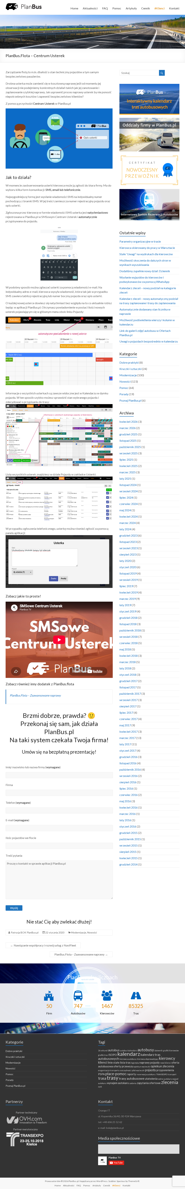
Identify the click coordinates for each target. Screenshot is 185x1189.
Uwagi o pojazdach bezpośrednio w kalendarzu (148, 341)
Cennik (145, 8)
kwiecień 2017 (128, 731)
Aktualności (90, 8)
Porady (123, 394)
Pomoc (116, 8)
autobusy (145, 1049)
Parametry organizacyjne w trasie (140, 241)
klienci (102, 1062)
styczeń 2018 (127, 674)
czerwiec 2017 (128, 719)
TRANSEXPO (161, 1074)
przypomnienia (165, 1070)
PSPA (101, 1074)
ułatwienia (151, 1078)
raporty (131, 1074)
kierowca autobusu (128, 1059)
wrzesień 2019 (128, 579)
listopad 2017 (128, 687)
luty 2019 (125, 605)
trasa (102, 1078)
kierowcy (167, 1058)
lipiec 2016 (126, 788)
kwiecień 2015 (128, 858)
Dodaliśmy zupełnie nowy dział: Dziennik (144, 271)
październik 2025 (130, 447)
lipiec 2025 (126, 459)
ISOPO (112, 1054)
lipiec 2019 (126, 586)
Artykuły (131, 8)
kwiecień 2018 (128, 655)
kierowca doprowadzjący (147, 1059)
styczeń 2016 (127, 826)
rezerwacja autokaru (146, 1074)
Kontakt (174, 8)
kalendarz (128, 1054)
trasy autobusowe (131, 1078)
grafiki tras (103, 1055)
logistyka (135, 1063)
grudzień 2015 (128, 832)
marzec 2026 (127, 428)
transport (172, 1074)
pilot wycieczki (138, 1070)
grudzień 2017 (128, 681)
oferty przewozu (123, 1066)
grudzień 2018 (128, 617)
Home (74, 8)
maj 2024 (125, 510)
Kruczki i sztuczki (130, 368)
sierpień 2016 (127, 782)
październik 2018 (130, 630)
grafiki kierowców (171, 1050)
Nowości (92, 932)
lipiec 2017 (126, 712)
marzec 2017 (127, 738)
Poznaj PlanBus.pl (130, 400)
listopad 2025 (128, 440)
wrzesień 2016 (128, 775)
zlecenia (169, 1082)
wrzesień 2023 (128, 548)
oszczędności (125, 1070)
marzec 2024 (127, 522)
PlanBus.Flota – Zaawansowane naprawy (35, 695)
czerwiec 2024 (128, 503)
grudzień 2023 (128, 535)
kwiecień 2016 (128, 807)
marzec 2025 (127, 472)
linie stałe (113, 1062)
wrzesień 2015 (128, 845)
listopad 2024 (128, 485)
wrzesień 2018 (128, 636)
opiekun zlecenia (162, 1066)
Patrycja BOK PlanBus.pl (24, 932)
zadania (132, 1083)
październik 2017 (130, 693)
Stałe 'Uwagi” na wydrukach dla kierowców (146, 254)
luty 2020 (125, 560)
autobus (114, 1050)
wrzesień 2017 (128, 700)
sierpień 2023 (127, 554)
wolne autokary (165, 1079)
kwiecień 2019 (128, 592)
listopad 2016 (128, 763)
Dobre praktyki (129, 362)
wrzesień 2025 (128, 453)
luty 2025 (125, 478)
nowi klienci (165, 1063)
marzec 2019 (127, 598)
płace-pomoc (115, 1074)
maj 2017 (125, 725)
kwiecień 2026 (128, 421)
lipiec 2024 (126, 497)
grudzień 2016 (128, 757)
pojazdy (150, 1070)
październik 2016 (130, 769)
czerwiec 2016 (128, 794)
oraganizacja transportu (109, 1070)
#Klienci (159, 8)
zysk (100, 1086)
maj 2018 (125, 649)
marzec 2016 (127, 813)
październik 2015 (130, 839)
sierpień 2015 (127, 851)
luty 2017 (125, 744)
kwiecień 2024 (128, 516)
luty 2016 (125, 820)
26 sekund (102, 1050)
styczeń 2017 (127, 750)
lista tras (125, 1062)
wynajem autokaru (118, 1083)
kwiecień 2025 (128, 466)
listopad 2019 (128, 573)
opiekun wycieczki (142, 1066)
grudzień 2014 (128, 864)
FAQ (105, 8)
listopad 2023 (128, 541)
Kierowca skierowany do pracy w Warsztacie (147, 247)
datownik (158, 1050)
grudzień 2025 (128, 434)
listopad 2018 (128, 624)
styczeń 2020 (127, 567)
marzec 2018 (127, 662)
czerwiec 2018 (128, 643)
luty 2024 (125, 529)
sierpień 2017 (127, 706)
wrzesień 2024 (128, 491)
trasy (112, 1077)
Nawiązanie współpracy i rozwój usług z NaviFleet (43, 945)
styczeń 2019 (127, 611)
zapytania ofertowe (149, 1083)
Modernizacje (78, 932)
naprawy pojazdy (149, 1062)
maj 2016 (125, 801)
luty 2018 (125, 668)
